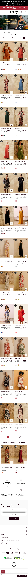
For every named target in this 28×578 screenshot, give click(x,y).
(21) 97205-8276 (5, 542)
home (2, 32)
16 (20, 436)
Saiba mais (6, 576)
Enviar (14, 518)
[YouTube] (14, 549)
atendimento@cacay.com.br (8, 543)
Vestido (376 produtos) (9, 32)
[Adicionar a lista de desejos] (13, 42)
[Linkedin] (18, 549)
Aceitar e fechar (22, 575)
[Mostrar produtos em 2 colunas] (24, 38)
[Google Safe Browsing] (7, 558)
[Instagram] (10, 549)
